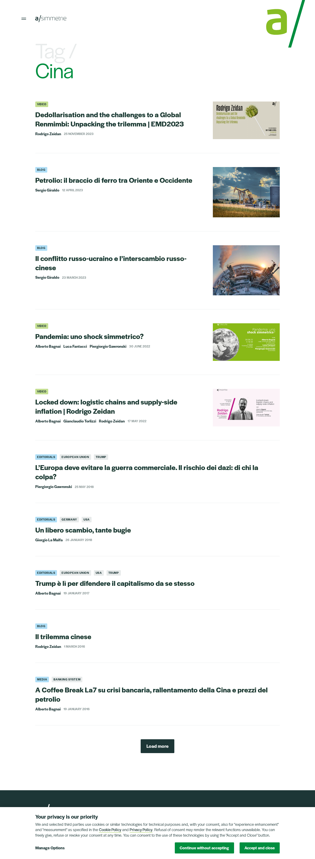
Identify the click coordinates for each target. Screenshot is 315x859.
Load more (157, 746)
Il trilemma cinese (63, 636)
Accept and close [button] (259, 847)
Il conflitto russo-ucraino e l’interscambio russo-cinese (111, 262)
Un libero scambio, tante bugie (83, 530)
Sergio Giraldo (47, 190)
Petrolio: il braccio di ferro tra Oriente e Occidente (113, 180)
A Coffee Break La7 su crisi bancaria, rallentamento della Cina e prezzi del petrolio (151, 694)
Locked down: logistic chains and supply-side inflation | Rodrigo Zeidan (106, 406)
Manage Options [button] (50, 847)
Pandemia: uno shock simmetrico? (89, 336)
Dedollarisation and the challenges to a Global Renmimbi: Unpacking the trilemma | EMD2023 (109, 119)
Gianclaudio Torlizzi (79, 421)
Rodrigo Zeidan (48, 134)
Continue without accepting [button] (204, 847)
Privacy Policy (141, 829)
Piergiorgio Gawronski (108, 346)
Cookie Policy (110, 829)
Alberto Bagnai (48, 346)
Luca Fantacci (75, 346)
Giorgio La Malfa (49, 540)
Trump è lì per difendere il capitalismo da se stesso (115, 583)
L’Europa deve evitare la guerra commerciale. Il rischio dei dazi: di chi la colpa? (146, 471)
